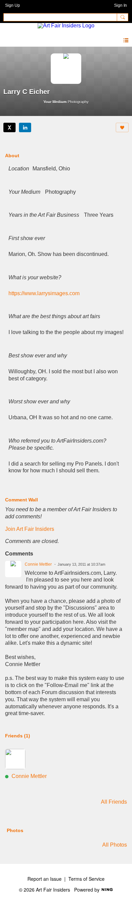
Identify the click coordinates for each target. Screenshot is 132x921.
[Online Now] (15, 759)
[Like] (122, 127)
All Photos (114, 845)
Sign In (120, 5)
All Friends (114, 802)
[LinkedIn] (25, 127)
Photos (15, 830)
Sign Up (12, 5)
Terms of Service (86, 878)
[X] (9, 127)
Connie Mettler (38, 564)
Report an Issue (44, 878)
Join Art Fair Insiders (29, 529)
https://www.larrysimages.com (44, 293)
